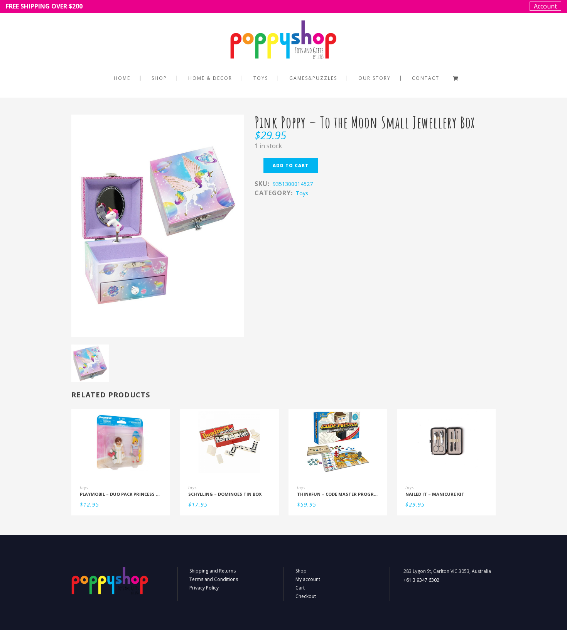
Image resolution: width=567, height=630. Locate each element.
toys (302, 193)
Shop (301, 571)
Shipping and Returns (212, 571)
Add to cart (291, 165)
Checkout (305, 596)
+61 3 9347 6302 (421, 580)
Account (545, 6)
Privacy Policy (204, 587)
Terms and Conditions (213, 579)
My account (307, 579)
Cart (300, 587)
